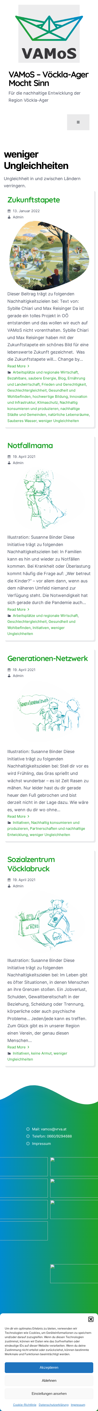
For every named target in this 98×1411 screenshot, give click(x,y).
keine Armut (41, 1053)
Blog (62, 378)
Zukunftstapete (33, 199)
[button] (90, 1319)
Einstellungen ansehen (49, 1394)
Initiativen (41, 627)
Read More (16, 366)
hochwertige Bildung (50, 396)
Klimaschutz (47, 402)
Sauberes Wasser (22, 420)
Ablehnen (49, 1380)
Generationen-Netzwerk (47, 658)
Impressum (78, 1404)
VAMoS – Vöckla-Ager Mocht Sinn (49, 78)
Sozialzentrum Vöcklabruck (31, 864)
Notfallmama (30, 445)
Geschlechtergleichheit (27, 390)
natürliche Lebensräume (68, 414)
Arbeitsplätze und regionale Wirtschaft (45, 372)
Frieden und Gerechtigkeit (64, 384)
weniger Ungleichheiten (59, 420)
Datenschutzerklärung (54, 1404)
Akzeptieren (49, 1367)
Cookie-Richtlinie (24, 1404)
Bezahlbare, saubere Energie (31, 378)
